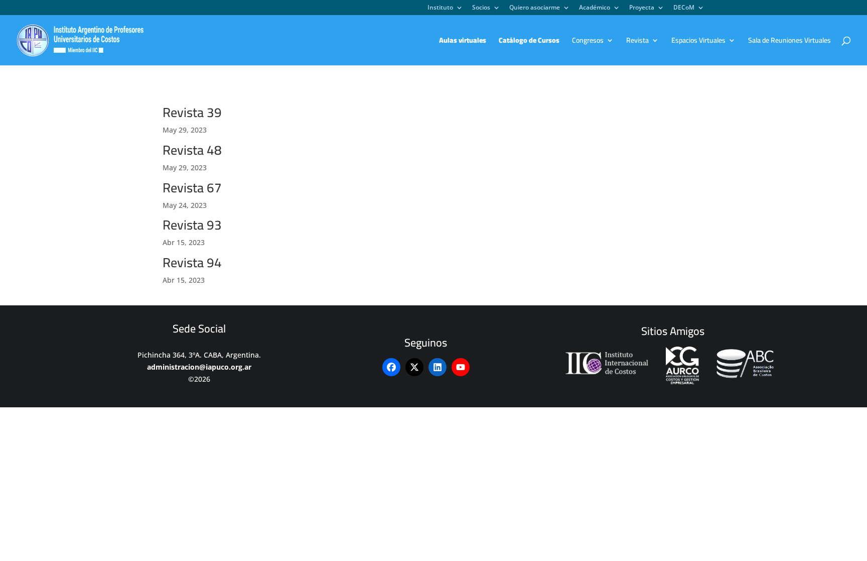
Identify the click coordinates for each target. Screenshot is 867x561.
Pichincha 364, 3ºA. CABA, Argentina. (199, 355)
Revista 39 (192, 112)
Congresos (588, 42)
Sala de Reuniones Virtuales (789, 42)
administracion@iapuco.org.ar (199, 367)
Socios (481, 8)
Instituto (440, 8)
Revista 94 (192, 262)
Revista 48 (192, 150)
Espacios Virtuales (698, 42)
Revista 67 (192, 187)
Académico (594, 8)
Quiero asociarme (534, 8)
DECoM (683, 8)
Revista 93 (192, 224)
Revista (637, 42)
